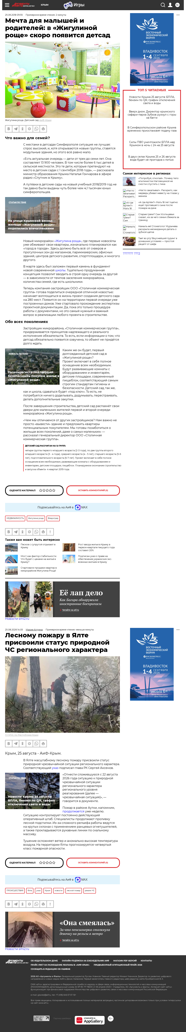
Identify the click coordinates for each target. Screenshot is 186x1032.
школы (60, 270)
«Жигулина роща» (68, 241)
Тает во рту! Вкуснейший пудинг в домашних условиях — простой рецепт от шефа (157, 241)
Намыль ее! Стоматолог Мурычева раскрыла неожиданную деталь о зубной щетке (157, 229)
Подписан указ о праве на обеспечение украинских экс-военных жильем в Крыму (95, 559)
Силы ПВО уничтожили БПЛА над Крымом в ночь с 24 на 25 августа (152, 144)
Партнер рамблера (62, 1018)
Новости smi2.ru (17, 618)
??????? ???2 (131, 253)
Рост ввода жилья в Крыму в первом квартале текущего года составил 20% (96, 547)
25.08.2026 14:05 (14, 629)
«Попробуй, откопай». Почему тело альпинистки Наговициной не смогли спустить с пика (158, 181)
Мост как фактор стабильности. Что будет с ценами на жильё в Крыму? (39, 559)
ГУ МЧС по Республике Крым (21, 735)
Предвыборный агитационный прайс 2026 (118, 965)
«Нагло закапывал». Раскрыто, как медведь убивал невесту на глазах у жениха (158, 193)
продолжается (73, 811)
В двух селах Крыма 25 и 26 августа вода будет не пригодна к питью (151, 158)
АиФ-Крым (45, 120)
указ (54, 768)
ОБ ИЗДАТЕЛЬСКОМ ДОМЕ (44, 961)
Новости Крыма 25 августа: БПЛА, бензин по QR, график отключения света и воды (152, 100)
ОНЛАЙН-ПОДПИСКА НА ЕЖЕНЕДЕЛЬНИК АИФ (85, 961)
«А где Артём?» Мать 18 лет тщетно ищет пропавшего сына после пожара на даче (158, 205)
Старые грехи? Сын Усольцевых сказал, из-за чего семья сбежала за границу (158, 217)
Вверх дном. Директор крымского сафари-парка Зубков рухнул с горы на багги (152, 114)
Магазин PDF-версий (125, 961)
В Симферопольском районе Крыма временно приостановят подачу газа (152, 129)
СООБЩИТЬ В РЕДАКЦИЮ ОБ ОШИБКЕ (50, 969)
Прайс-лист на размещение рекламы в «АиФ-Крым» (60, 965)
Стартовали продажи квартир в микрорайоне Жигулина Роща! (39, 569)
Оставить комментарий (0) (93, 490)
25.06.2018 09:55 (14, 14)
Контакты (146, 961)
